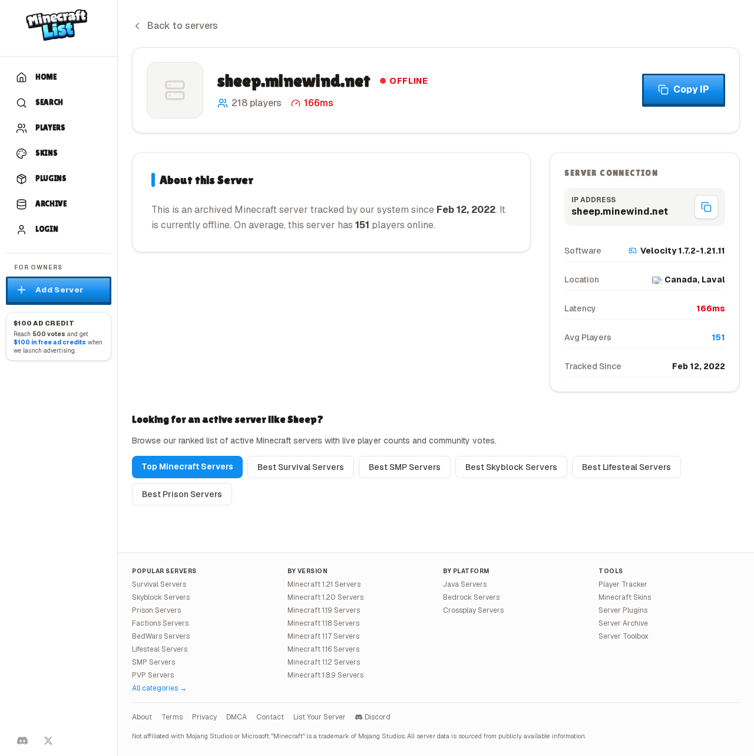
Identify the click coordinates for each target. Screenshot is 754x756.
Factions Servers (160, 623)
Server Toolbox (623, 636)
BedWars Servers (161, 636)
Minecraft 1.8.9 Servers (325, 675)
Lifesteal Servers (159, 649)
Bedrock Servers (471, 597)
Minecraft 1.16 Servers (323, 649)
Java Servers (465, 584)
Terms (172, 717)
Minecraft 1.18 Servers (323, 623)
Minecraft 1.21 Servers (324, 584)
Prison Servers (156, 610)
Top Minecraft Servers (187, 466)
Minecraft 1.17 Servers (323, 636)
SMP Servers (153, 662)
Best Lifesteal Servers (626, 467)
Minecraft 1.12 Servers (323, 662)
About (142, 717)
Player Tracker (622, 584)
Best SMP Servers (405, 467)
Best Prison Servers (182, 494)
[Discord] (22, 740)
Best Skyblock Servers (511, 467)
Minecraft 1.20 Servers (325, 597)
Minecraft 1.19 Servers (323, 610)
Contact (270, 717)
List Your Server (319, 717)
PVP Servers (153, 675)
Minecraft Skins (624, 597)
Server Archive (623, 623)
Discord (378, 717)
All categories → (159, 688)
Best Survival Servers (300, 467)
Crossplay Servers (473, 610)
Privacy (204, 717)
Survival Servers (159, 584)
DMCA (236, 717)
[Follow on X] (48, 740)
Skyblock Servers (161, 597)
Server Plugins (622, 610)
